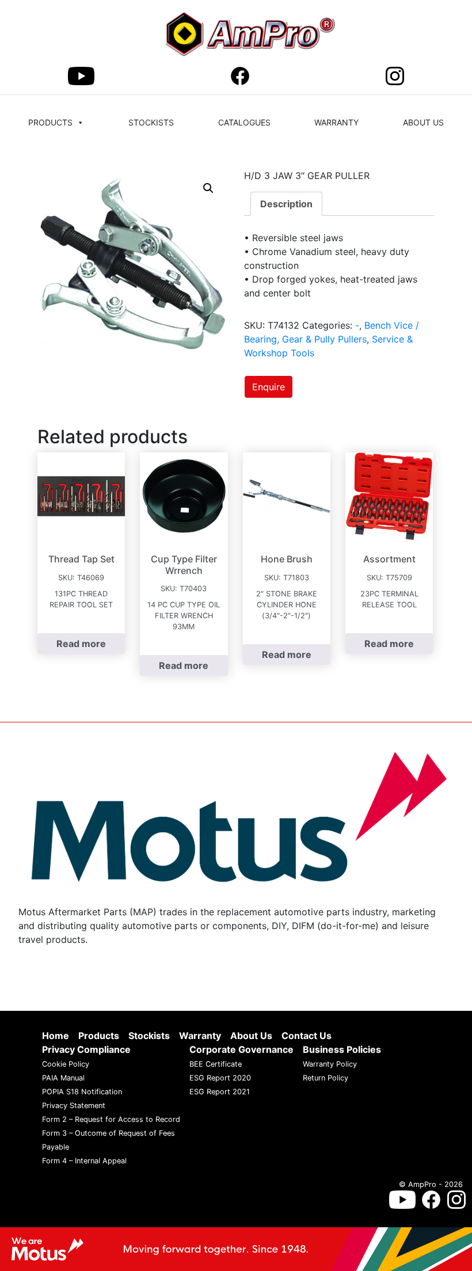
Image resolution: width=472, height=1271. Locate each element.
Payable (55, 1147)
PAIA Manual (63, 1078)
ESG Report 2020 (220, 1078)
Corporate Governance (241, 1050)
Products (50, 122)
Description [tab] (286, 204)
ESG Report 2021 (219, 1092)
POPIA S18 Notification (82, 1092)
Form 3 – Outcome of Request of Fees (108, 1133)
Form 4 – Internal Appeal (84, 1161)
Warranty (336, 122)
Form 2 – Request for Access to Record (111, 1120)
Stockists (151, 122)
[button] (208, 188)
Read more (81, 643)
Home (55, 1036)
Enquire (268, 387)
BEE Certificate (215, 1064)
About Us (423, 122)
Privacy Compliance (86, 1050)
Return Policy (325, 1078)
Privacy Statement (73, 1106)
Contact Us (306, 1036)
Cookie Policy (65, 1064)
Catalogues (244, 122)
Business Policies (342, 1050)
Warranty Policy (330, 1064)
